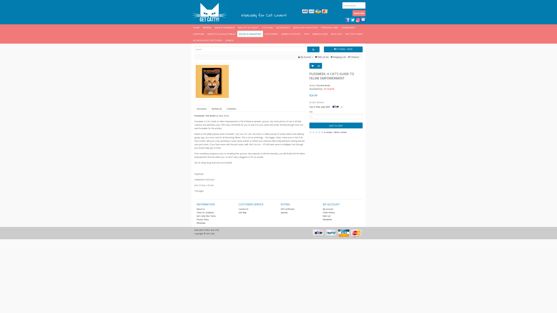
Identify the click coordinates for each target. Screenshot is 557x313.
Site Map (242, 212)
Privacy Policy (203, 219)
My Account (328, 209)
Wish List (327, 216)
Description (202, 109)
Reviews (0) (217, 109)
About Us (201, 209)
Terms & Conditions (205, 212)
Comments (231, 109)
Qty (311, 112)
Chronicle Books (323, 85)
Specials (284, 212)
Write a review (340, 132)
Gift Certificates (287, 209)
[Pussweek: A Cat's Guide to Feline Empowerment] (212, 81)
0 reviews (328, 132)
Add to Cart (336, 125)
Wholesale (201, 223)
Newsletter (327, 219)
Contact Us (243, 209)
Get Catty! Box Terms (206, 216)
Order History (329, 212)
